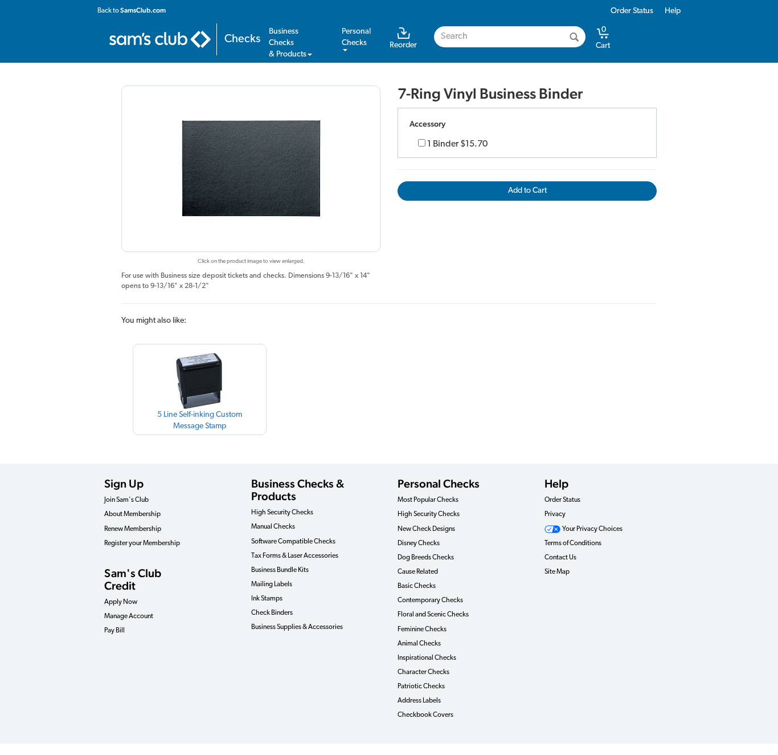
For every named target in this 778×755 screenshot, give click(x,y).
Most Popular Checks (428, 500)
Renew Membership (132, 529)
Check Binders (272, 613)
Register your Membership (142, 543)
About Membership (132, 514)
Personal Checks (439, 483)
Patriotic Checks (421, 686)
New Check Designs (426, 529)
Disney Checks (419, 543)
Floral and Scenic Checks (433, 614)
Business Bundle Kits (280, 570)
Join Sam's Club (126, 500)
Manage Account (128, 616)
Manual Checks (273, 526)
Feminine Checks (422, 629)
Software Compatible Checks (293, 541)
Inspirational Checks (427, 658)
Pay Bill (114, 630)
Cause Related (418, 572)
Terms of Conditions (572, 543)
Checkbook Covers (425, 715)
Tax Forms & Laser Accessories (294, 556)
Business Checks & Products (297, 490)
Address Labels (419, 700)
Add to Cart (527, 190)
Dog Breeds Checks (426, 557)
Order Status (632, 11)
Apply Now (120, 602)
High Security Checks (282, 512)
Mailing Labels (271, 584)
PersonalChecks (356, 37)
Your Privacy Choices (592, 529)
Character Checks (423, 672)
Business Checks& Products (287, 43)
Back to (131, 10)
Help (673, 11)
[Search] (574, 36)
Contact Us (560, 557)
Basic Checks (417, 586)
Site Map (557, 572)
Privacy (555, 514)
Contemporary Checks (430, 600)
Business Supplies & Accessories (297, 627)
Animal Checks (419, 643)
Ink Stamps (266, 598)
